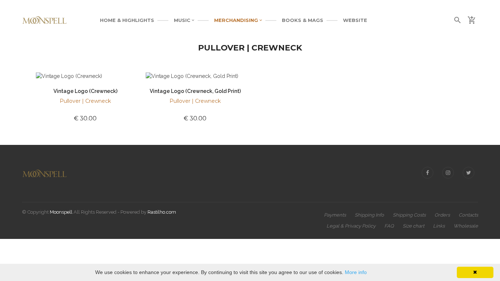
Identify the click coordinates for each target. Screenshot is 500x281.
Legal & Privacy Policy (351, 226)
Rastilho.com (162, 212)
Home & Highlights (127, 20)
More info (356, 272)
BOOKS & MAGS (302, 20)
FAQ (389, 226)
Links (439, 226)
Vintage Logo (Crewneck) (85, 91)
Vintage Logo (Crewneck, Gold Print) (195, 91)
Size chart (413, 226)
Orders (442, 215)
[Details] (49, 75)
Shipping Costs (409, 215)
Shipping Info (369, 215)
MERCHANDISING (237, 20)
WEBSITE (355, 20)
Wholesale (466, 226)
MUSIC (183, 20)
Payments (335, 215)
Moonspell (61, 212)
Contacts (468, 215)
